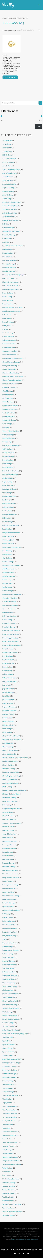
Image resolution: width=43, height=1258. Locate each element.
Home (4, 18)
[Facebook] (23, 1253)
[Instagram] (19, 1253)
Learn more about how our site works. (24, 1239)
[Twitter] (28, 1253)
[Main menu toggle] (39, 5)
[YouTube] (15, 1253)
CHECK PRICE (10, 77)
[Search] (40, 103)
